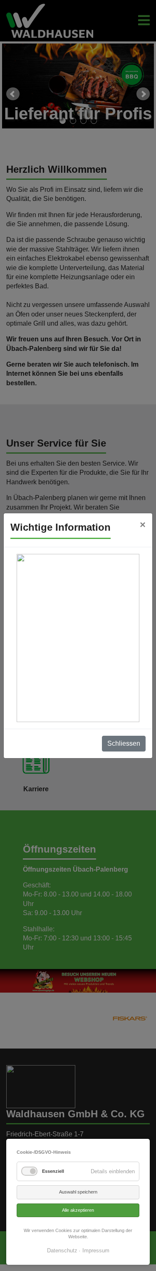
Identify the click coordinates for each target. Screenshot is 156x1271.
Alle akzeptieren (78, 1210)
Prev (13, 94)
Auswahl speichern (78, 1191)
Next (143, 94)
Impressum (95, 1250)
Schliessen (123, 743)
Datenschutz (62, 1250)
